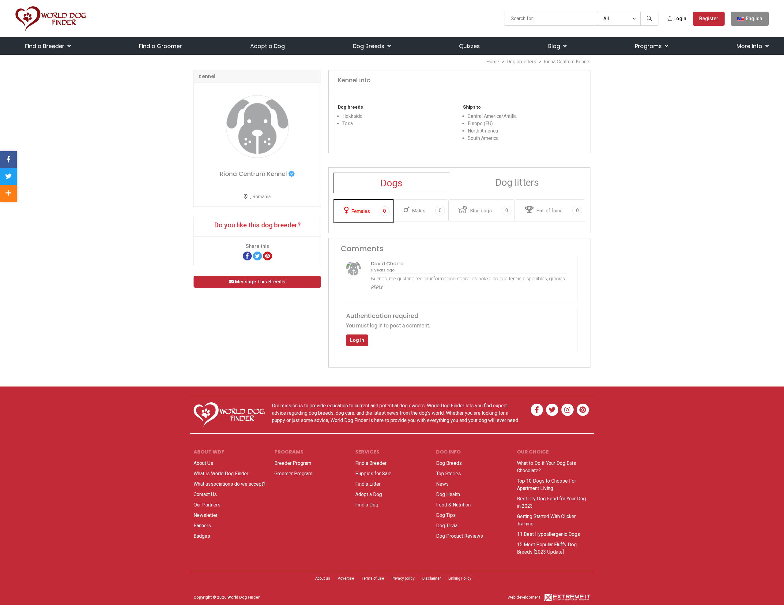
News (442, 484)
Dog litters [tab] (517, 182)
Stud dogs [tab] (488, 210)
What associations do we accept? (230, 484)
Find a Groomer (160, 46)
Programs (649, 46)
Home (492, 62)
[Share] (8, 193)
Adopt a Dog (267, 46)
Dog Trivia (447, 525)
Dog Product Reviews (459, 536)
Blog (555, 46)
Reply (377, 287)
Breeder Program (292, 463)
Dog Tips (446, 515)
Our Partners (207, 505)
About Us (203, 463)
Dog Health (448, 494)
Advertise (346, 578)
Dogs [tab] (391, 183)
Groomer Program (293, 473)
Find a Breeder (45, 46)
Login (679, 18)
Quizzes (469, 46)
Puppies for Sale (373, 473)
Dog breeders (521, 62)
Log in (357, 340)
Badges (202, 536)
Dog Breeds (369, 46)
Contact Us (205, 494)
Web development (523, 597)
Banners (202, 525)
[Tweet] (257, 256)
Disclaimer (431, 578)
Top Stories (448, 473)
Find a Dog (366, 505)
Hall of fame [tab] (557, 210)
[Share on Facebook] (247, 256)
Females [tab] (368, 211)
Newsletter (205, 515)
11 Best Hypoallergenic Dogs (548, 534)
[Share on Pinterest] (267, 256)
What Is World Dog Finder (221, 473)
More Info (750, 46)
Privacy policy (403, 578)
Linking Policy (459, 578)
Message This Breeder (260, 282)
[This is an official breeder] (291, 174)
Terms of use (373, 578)
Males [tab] (426, 210)
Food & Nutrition (453, 505)
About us (322, 578)
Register (708, 18)
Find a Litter (368, 484)
